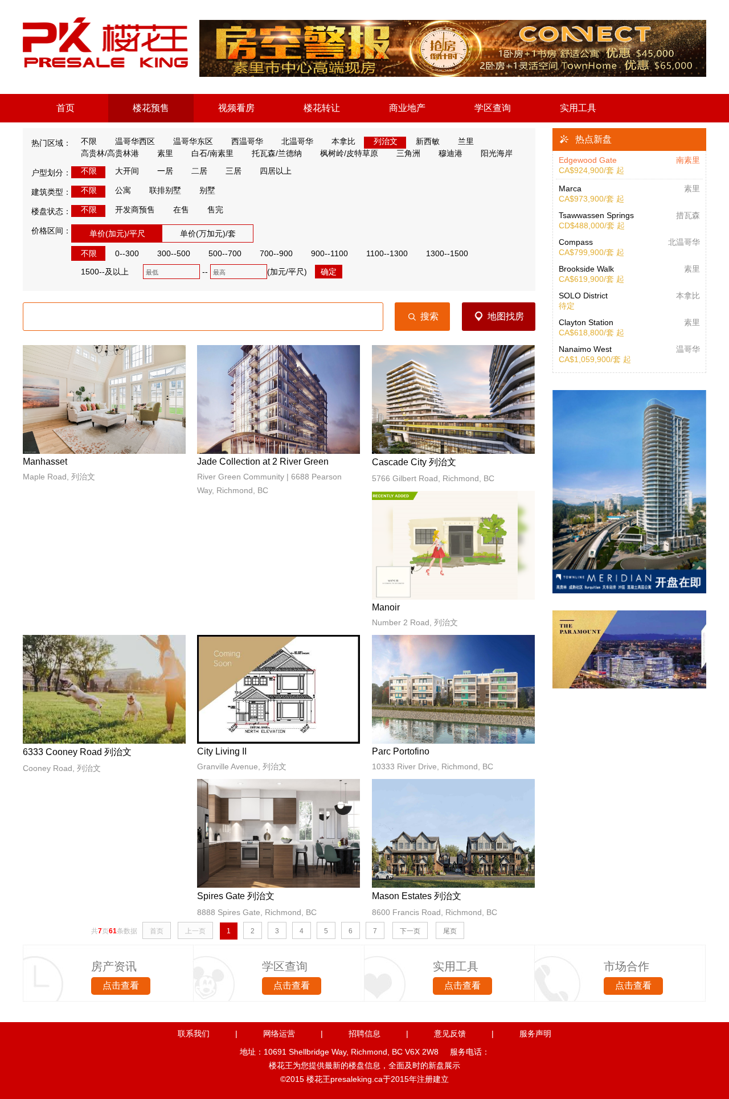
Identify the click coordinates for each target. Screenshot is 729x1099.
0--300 (126, 253)
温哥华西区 (134, 141)
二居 (198, 170)
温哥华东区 (192, 141)
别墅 (206, 190)
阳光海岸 (495, 153)
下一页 (410, 931)
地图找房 (506, 316)
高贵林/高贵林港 (109, 153)
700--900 (275, 253)
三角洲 (407, 153)
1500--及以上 (104, 271)
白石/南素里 (211, 153)
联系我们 (194, 1033)
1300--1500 (446, 253)
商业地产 (407, 108)
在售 (180, 209)
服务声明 (535, 1033)
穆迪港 (449, 153)
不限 (88, 141)
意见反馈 (450, 1033)
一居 (164, 170)
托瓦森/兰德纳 (275, 153)
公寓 (122, 190)
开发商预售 (134, 209)
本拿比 (342, 141)
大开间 (126, 170)
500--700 (223, 253)
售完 (214, 209)
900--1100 (328, 253)
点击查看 (121, 985)
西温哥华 (246, 141)
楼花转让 (322, 108)
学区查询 (492, 108)
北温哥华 (296, 141)
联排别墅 (164, 190)
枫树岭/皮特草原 (348, 153)
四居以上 (274, 170)
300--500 (172, 253)
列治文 (384, 141)
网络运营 (279, 1033)
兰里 (465, 141)
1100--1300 (386, 253)
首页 (65, 108)
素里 (164, 153)
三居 (232, 170)
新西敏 (426, 141)
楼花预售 (151, 108)
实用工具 (578, 108)
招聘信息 (364, 1033)
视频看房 (236, 108)
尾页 (450, 931)
